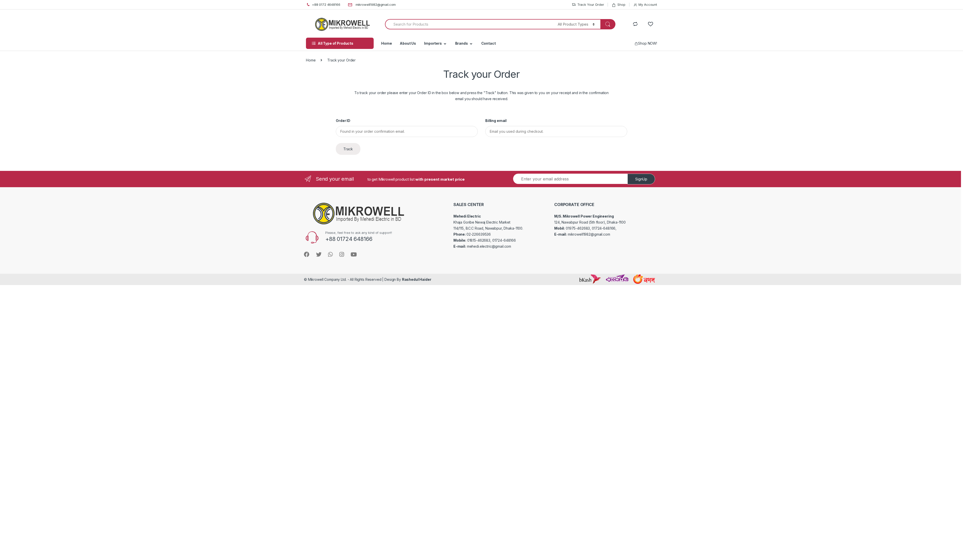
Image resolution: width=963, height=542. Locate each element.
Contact (488, 43)
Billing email (496, 120)
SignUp (641, 179)
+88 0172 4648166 (326, 5)
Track (348, 149)
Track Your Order (590, 5)
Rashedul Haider (416, 279)
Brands (461, 43)
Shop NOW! (647, 43)
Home (386, 43)
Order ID (343, 120)
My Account (647, 5)
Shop (621, 5)
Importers (433, 43)
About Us (408, 43)
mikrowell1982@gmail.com (376, 5)
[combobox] (468, 24)
